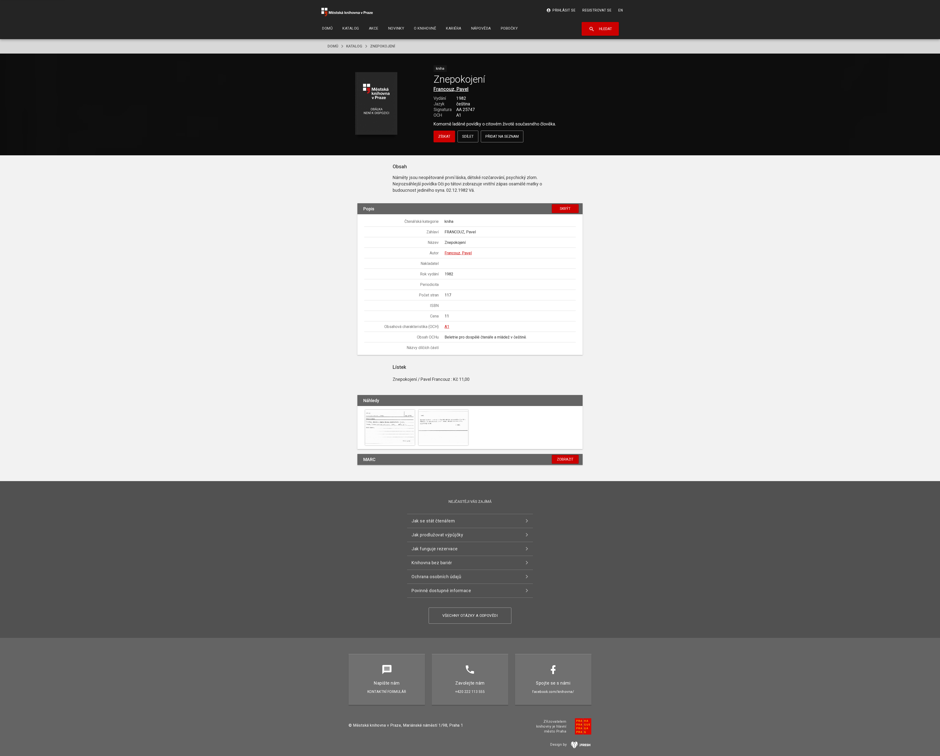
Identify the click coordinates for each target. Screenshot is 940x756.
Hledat (600, 29)
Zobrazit (565, 459)
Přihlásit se (561, 10)
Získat (444, 136)
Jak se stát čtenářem (433, 520)
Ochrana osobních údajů (436, 576)
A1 (447, 326)
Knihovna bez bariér (431, 562)
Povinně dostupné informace (441, 590)
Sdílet (468, 136)
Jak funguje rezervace (434, 548)
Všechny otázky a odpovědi (470, 615)
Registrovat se (596, 10)
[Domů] (347, 12)
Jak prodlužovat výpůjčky (437, 534)
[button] (376, 104)
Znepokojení (382, 46)
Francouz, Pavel (451, 89)
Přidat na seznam (502, 136)
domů (333, 46)
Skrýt (565, 209)
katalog (354, 46)
